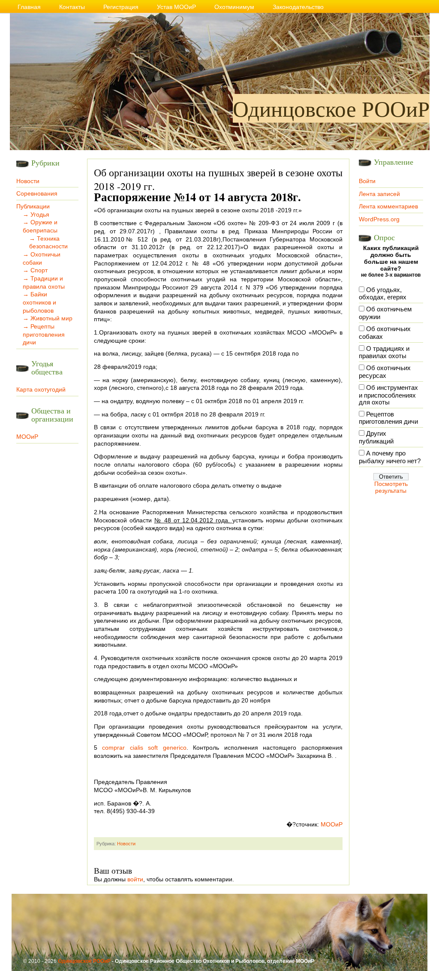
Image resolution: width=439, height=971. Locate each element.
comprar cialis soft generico (144, 747)
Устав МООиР (176, 6)
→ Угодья (36, 214)
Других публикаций (376, 437)
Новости (27, 181)
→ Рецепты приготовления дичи (44, 334)
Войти (367, 181)
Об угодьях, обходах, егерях (382, 293)
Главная (29, 6)
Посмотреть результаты (391, 487)
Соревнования (36, 193)
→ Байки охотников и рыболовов (39, 302)
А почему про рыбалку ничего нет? (390, 457)
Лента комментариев (388, 206)
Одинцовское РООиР (331, 108)
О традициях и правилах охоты (384, 352)
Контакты (72, 6)
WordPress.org (379, 219)
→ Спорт (35, 270)
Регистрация (120, 6)
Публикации (33, 206)
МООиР (27, 436)
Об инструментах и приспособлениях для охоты (388, 395)
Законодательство (298, 6)
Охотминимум (234, 6)
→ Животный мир (47, 318)
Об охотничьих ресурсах (385, 372)
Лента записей (379, 193)
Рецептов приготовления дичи (388, 418)
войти (135, 879)
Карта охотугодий (41, 389)
